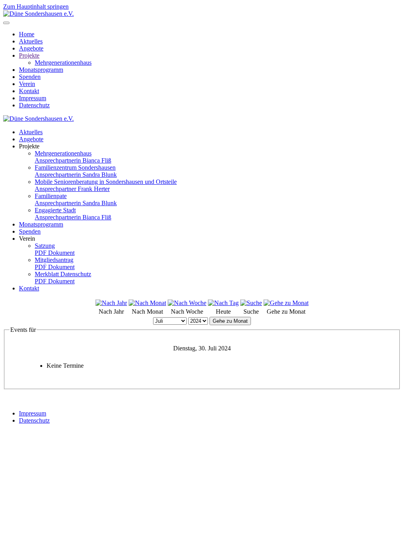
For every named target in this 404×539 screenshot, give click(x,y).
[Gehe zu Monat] (286, 302)
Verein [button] (27, 238)
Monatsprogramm (41, 69)
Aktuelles (31, 41)
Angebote (31, 48)
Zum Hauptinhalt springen (36, 6)
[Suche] (251, 302)
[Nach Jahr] (111, 302)
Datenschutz (34, 105)
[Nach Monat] (147, 302)
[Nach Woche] (187, 302)
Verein (27, 83)
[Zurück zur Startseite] (38, 13)
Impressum (32, 98)
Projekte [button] (29, 146)
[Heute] (223, 302)
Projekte (29, 55)
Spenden (30, 76)
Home (26, 34)
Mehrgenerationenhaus (63, 62)
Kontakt (29, 91)
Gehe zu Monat (230, 321)
